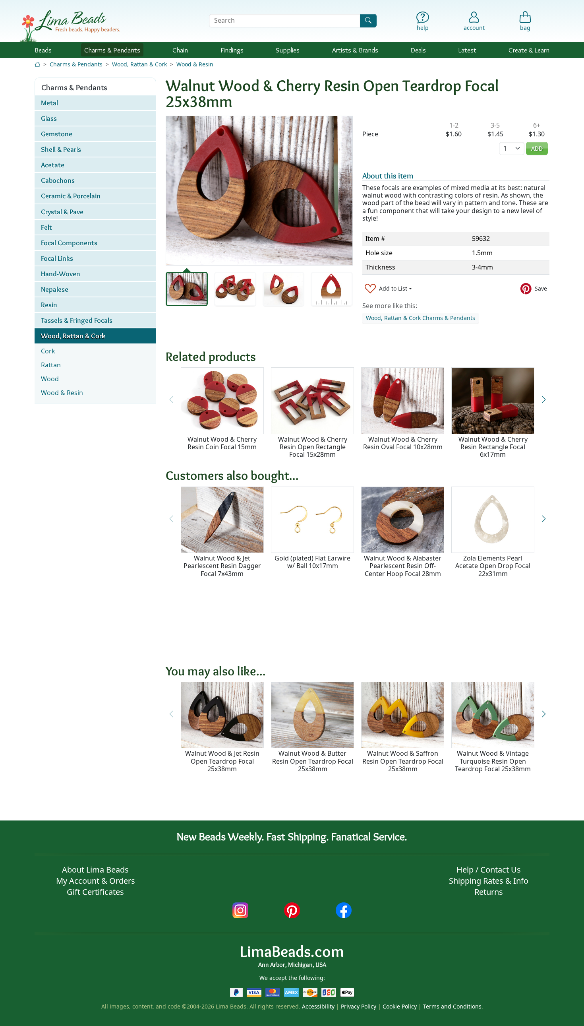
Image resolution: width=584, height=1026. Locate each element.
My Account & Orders (95, 880)
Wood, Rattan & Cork (139, 64)
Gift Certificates (95, 891)
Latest (467, 50)
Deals (418, 50)
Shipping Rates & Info (488, 880)
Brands (355, 50)
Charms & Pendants (76, 64)
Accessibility (318, 1006)
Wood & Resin (194, 64)
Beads (43, 50)
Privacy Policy (358, 1006)
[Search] (368, 20)
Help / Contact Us (488, 869)
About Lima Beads (95, 869)
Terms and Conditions (452, 1006)
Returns (488, 891)
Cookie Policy (400, 1006)
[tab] (187, 289)
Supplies (288, 50)
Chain (180, 50)
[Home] (37, 64)
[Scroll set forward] (543, 399)
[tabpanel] (259, 190)
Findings (232, 50)
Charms (112, 50)
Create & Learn (529, 50)
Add (537, 148)
